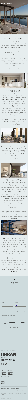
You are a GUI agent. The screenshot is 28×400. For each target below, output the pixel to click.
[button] (24, 3)
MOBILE (17, 302)
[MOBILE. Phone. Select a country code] (17, 305)
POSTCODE (4, 309)
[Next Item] (24, 80)
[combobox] (20, 311)
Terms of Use (3, 398)
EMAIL (3, 302)
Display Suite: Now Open (6, 376)
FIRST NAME (5, 295)
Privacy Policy (9, 398)
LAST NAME (18, 295)
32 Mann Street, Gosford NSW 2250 (8, 378)
